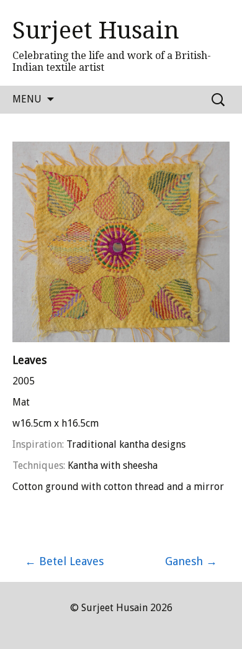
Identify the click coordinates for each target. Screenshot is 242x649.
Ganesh (191, 561)
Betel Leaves (64, 561)
